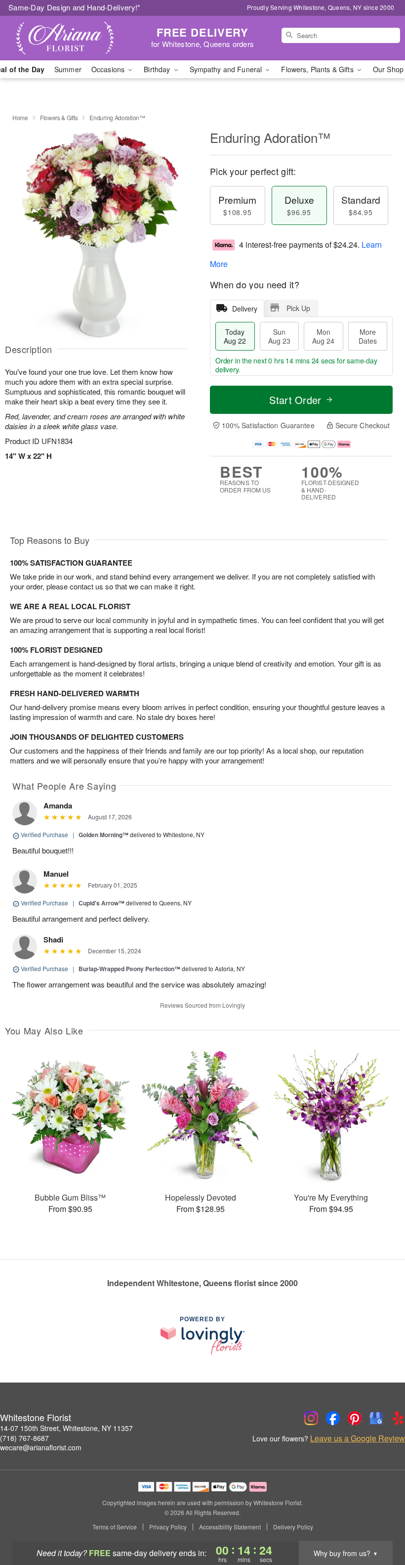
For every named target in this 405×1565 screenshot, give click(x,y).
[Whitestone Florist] (69, 38)
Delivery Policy (293, 1527)
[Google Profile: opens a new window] (376, 1418)
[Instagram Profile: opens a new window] (311, 1418)
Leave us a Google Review (357, 1438)
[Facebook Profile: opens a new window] (333, 1418)
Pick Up (298, 308)
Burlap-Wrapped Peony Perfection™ (129, 968)
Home (20, 117)
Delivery (244, 308)
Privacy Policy (168, 1527)
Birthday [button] (158, 69)
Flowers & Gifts (59, 117)
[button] (379, 1523)
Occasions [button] (108, 69)
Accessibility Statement (230, 1527)
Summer (67, 69)
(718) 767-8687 (24, 1438)
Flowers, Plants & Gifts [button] (318, 69)
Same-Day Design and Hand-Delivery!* (74, 7)
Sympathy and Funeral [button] (227, 69)
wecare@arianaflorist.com (40, 1447)
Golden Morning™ (103, 834)
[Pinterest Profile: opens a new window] (355, 1418)
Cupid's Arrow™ (101, 902)
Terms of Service (114, 1527)
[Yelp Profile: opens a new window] (398, 1418)
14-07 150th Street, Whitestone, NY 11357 (66, 1428)
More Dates (368, 336)
